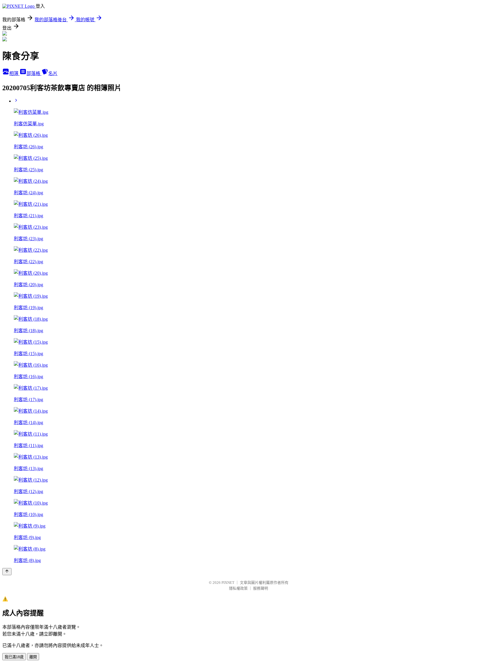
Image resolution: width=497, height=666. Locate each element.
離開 (33, 657)
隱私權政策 (238, 588)
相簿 (14, 73)
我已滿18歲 (14, 657)
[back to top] (7, 571)
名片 (53, 73)
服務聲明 (260, 588)
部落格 (33, 73)
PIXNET (227, 582)
